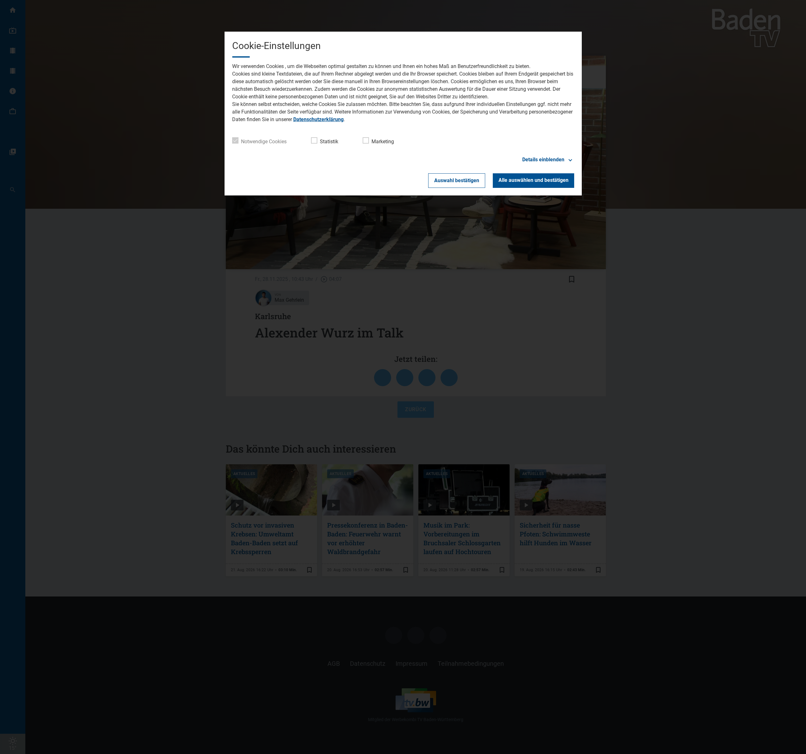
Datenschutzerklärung (318, 119)
